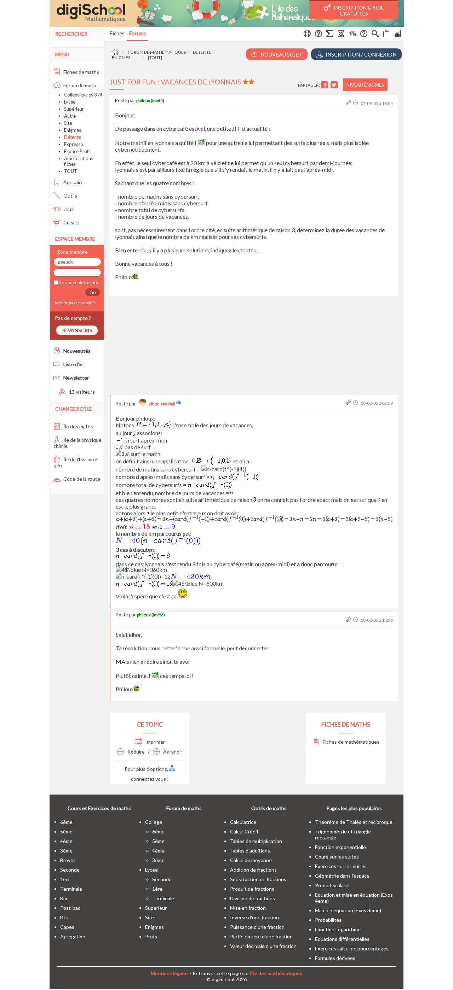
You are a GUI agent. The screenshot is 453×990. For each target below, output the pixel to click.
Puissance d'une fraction (257, 927)
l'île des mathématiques (276, 973)
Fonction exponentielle (340, 847)
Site (68, 123)
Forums (137, 33)
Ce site (70, 222)
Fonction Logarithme (338, 929)
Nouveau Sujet (280, 54)
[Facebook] (325, 85)
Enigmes (72, 130)
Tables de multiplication (256, 841)
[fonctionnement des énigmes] (363, 34)
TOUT (70, 171)
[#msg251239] (349, 403)
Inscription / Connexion (360, 54)
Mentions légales (170, 973)
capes (67, 927)
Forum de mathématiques (157, 52)
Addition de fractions (253, 870)
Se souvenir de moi (78, 282)
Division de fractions (252, 898)
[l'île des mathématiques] (226, 13)
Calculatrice (243, 822)
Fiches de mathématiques (350, 742)
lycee (151, 870)
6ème (66, 822)
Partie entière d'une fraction (261, 936)
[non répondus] (386, 34)
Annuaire (73, 182)
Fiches (117, 33)
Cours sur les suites (337, 857)
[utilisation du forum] (307, 34)
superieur (156, 908)
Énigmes (121, 57)
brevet (67, 860)
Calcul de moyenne (251, 860)
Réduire (135, 752)
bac (64, 898)
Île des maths (77, 426)
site (149, 917)
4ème (66, 841)
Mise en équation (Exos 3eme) (348, 910)
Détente (202, 52)
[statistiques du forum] (397, 34)
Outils (69, 196)
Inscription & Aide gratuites (358, 11)
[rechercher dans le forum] (375, 34)
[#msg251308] (349, 620)
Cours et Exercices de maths (99, 808)
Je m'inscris (77, 330)
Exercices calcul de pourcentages (352, 948)
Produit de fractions (252, 889)
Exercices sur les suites (341, 866)
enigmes (154, 927)
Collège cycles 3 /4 (83, 95)
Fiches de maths (80, 72)
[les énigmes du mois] (341, 34)
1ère (65, 879)
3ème (66, 851)
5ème (66, 831)
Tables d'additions (250, 851)
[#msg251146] (349, 103)
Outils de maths (269, 808)
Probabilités (328, 920)
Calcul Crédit (244, 831)
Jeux (68, 209)
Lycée (69, 102)
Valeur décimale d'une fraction (263, 946)
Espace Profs (77, 151)
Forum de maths (80, 85)
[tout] (155, 57)
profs (151, 936)
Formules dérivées (335, 958)
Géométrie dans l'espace (342, 876)
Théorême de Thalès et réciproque (353, 822)
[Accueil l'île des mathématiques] (116, 52)
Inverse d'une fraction (254, 917)
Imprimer (154, 742)
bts (64, 917)
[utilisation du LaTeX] (329, 34)
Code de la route (81, 479)
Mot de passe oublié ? (74, 302)
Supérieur (74, 109)
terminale (71, 889)
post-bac (70, 908)
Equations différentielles (342, 939)
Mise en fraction (248, 908)
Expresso (73, 144)
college (153, 822)
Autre (70, 116)
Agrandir (172, 752)
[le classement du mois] (352, 34)
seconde (70, 870)
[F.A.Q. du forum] (318, 34)
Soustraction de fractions (258, 879)
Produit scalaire (332, 885)
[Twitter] (335, 85)
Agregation (72, 936)
